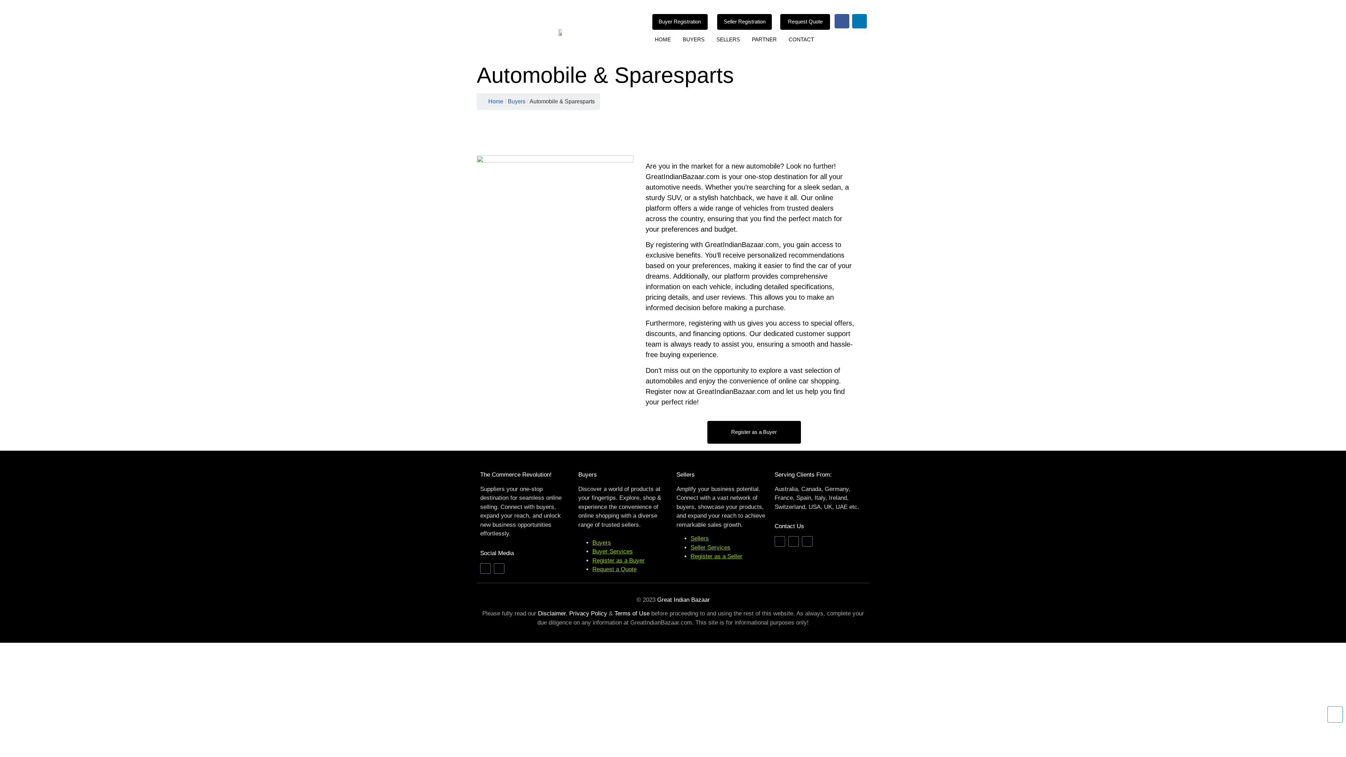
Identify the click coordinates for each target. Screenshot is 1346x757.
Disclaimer (552, 613)
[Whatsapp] (807, 541)
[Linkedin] (859, 21)
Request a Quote (614, 569)
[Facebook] (842, 21)
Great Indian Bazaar (683, 599)
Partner (764, 39)
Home (663, 39)
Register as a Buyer (618, 560)
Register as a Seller (716, 556)
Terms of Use (632, 613)
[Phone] (793, 541)
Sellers (728, 39)
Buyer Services (612, 551)
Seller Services (710, 547)
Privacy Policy (588, 613)
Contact (801, 39)
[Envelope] (780, 541)
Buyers (694, 39)
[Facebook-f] (485, 568)
